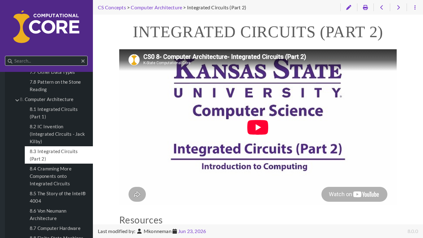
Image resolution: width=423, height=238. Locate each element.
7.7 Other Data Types (52, 72)
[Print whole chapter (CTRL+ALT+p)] (365, 7)
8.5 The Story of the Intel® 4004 (58, 197)
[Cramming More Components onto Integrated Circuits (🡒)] (398, 7)
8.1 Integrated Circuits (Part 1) (54, 112)
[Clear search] (83, 61)
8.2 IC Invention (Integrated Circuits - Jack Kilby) (57, 134)
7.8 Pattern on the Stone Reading (55, 85)
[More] (415, 7)
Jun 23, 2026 (192, 231)
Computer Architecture (46, 99)
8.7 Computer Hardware (55, 228)
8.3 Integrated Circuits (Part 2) (54, 154)
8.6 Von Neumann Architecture (48, 214)
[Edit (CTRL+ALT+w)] (348, 7)
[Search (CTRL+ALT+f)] (10, 61)
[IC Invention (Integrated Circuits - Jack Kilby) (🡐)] (381, 7)
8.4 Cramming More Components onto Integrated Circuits (51, 176)
